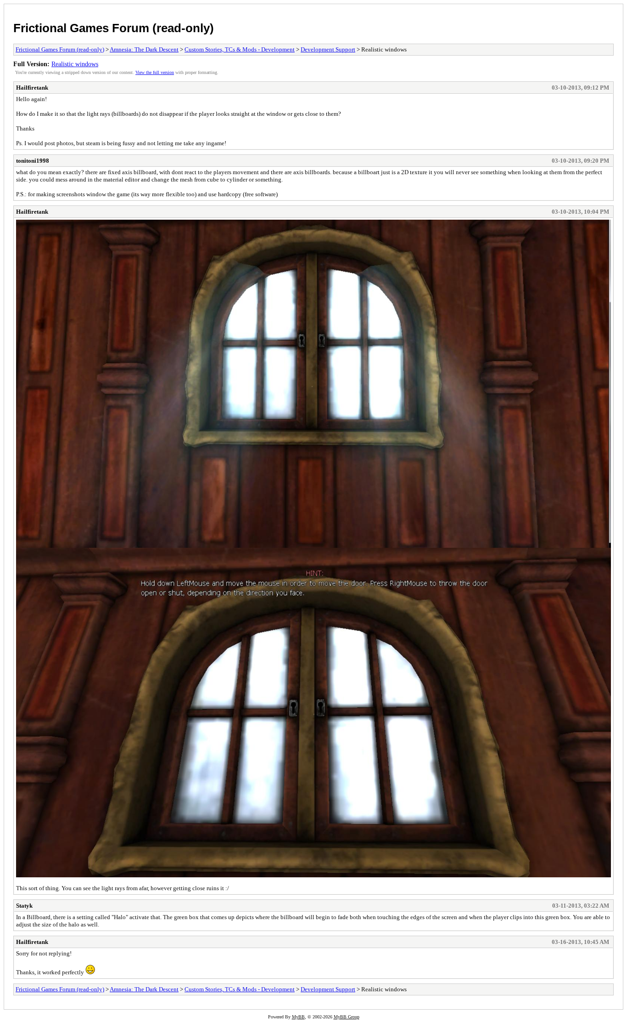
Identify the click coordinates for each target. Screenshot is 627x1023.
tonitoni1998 (32, 160)
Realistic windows (74, 64)
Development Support (328, 49)
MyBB (298, 1016)
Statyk (24, 905)
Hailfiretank (32, 87)
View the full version (154, 72)
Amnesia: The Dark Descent (144, 49)
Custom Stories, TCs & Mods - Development (240, 49)
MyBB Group (346, 1016)
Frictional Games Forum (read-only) (113, 28)
